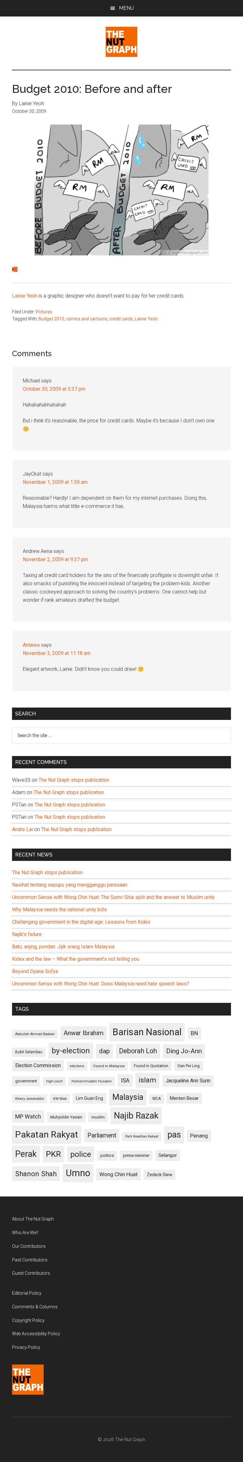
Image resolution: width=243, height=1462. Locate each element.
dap (104, 1051)
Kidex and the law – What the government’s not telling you (75, 959)
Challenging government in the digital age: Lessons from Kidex (81, 922)
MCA (157, 1098)
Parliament (101, 1135)
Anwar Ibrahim (83, 1033)
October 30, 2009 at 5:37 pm (54, 389)
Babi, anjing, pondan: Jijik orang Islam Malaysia (63, 947)
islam (147, 1080)
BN (194, 1033)
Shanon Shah (36, 1174)
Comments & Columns (35, 1306)
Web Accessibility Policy (36, 1333)
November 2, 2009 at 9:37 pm (55, 559)
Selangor (168, 1155)
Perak (26, 1154)
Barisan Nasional (147, 1032)
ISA (125, 1080)
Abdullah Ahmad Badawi (34, 1034)
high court (54, 1081)
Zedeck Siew (159, 1174)
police (80, 1154)
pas (174, 1135)
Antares (31, 645)
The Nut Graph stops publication (74, 780)
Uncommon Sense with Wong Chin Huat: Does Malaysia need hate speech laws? (100, 984)
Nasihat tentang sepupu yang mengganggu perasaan (69, 885)
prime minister (136, 1155)
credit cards (121, 318)
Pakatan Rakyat (46, 1134)
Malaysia (127, 1097)
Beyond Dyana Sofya (35, 971)
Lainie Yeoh (24, 296)
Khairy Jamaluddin (29, 1099)
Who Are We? (25, 1232)
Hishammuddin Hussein (92, 1081)
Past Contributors (29, 1259)
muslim (98, 1117)
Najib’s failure (27, 934)
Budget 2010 (51, 318)
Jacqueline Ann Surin (187, 1081)
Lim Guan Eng (89, 1098)
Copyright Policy (28, 1320)
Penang (199, 1135)
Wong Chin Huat (118, 1174)
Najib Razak (136, 1116)
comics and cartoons (87, 318)
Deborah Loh (138, 1051)
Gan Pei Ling (189, 1065)
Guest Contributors (31, 1273)
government (26, 1081)
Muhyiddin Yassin (66, 1117)
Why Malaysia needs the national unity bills (59, 910)
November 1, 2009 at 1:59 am (55, 482)
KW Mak (60, 1098)
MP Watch (28, 1116)
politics (107, 1155)
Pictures (44, 311)
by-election (71, 1050)
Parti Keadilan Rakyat (141, 1136)
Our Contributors (29, 1246)
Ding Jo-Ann (184, 1051)
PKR (53, 1154)
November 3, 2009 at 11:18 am (56, 653)
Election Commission (38, 1065)
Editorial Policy (26, 1293)
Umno (78, 1173)
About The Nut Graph (33, 1219)
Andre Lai (22, 829)
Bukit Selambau (28, 1052)
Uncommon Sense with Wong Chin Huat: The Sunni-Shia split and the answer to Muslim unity (113, 897)
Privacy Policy (26, 1347)
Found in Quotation (151, 1065)
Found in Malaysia (109, 1066)
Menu (126, 8)
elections (77, 1066)
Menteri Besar (184, 1098)
